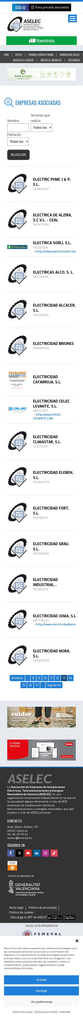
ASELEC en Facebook (10, 853)
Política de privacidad (46, 1011)
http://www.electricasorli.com (56, 251)
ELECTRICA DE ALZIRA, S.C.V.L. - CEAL (52, 218)
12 (57, 678)
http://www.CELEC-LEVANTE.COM (47, 416)
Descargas (74, 60)
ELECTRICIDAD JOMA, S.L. (55, 616)
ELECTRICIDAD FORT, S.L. (51, 511)
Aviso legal (16, 908)
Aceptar (41, 979)
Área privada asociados (52, 7)
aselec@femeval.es (19, 838)
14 (70, 678)
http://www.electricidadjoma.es (58, 624)
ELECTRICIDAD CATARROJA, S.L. (47, 379)
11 (51, 678)
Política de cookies (23, 1011)
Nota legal (65, 1011)
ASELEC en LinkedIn (36, 853)
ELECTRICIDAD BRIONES (53, 343)
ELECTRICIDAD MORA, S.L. (51, 654)
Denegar (41, 990)
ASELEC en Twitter (19, 853)
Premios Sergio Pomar (41, 55)
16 (30, 685)
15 (23, 685)
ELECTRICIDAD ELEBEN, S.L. (53, 475)
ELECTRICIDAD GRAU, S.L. (51, 546)
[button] (77, 941)
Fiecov (18, 55)
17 (36, 685)
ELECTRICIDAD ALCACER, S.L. (54, 308)
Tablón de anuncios (51, 60)
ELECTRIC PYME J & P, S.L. (52, 182)
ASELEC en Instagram (45, 853)
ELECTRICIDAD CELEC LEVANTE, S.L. (51, 404)
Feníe (6, 55)
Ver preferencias (41, 1002)
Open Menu (72, 18)
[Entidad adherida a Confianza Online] (12, 866)
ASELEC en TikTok (54, 853)
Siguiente (54, 685)
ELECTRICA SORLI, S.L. (52, 243)
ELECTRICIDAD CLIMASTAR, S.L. (47, 439)
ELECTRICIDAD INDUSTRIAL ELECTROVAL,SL (47, 582)
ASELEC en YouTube (28, 853)
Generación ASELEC (70, 55)
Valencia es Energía (23, 60)
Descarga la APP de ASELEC (29, 917)
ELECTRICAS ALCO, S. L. (53, 272)
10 (45, 678)
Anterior (17, 678)
